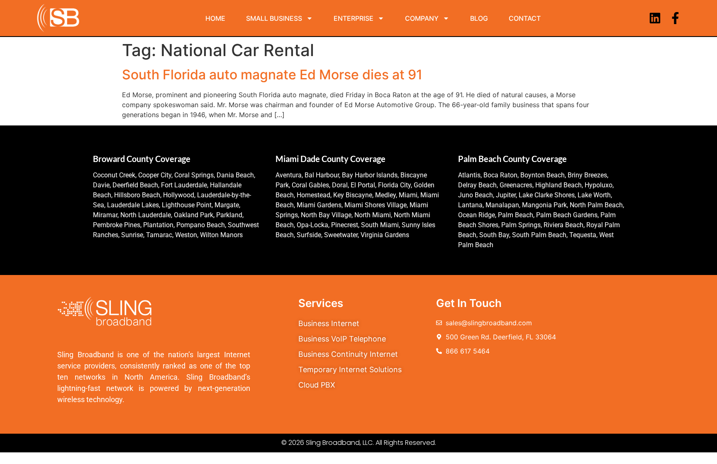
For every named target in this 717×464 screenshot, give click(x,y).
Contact (525, 18)
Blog (479, 18)
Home (215, 18)
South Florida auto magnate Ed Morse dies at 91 (272, 74)
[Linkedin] (655, 18)
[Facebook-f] (675, 18)
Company (422, 18)
